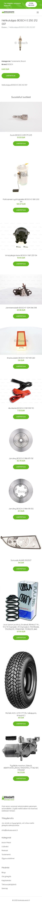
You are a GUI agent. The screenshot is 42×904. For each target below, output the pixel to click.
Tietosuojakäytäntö (9, 884)
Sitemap (5, 888)
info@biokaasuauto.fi (10, 830)
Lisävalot (5, 846)
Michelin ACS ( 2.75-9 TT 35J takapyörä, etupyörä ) (21, 714)
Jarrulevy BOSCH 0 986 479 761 (21, 458)
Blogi (3, 872)
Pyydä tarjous (31, 4)
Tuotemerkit (15, 61)
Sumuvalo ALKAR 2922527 (21, 560)
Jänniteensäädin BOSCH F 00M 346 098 (21, 308)
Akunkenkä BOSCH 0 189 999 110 (21, 408)
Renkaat (5, 850)
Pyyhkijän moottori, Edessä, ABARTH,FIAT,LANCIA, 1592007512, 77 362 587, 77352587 (21, 767)
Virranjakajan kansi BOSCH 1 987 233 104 (21, 255)
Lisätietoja (10, 76)
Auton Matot (6, 842)
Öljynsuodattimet (8, 858)
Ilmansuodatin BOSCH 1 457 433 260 (21, 358)
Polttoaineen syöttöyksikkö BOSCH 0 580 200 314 (21, 200)
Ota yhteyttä (6, 876)
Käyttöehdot (6, 880)
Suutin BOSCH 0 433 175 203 (21, 135)
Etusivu (4, 27)
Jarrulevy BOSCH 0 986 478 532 (21, 509)
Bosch (23, 61)
